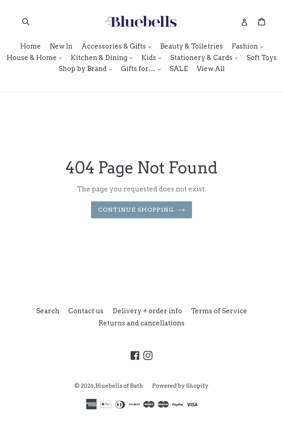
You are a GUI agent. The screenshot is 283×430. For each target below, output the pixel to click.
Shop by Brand (87, 68)
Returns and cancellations (142, 323)
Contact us (86, 311)
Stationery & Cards (205, 57)
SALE (179, 69)
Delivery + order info (147, 311)
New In (61, 46)
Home (30, 46)
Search (47, 311)
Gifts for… (142, 68)
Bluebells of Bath (119, 386)
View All (211, 69)
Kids (153, 57)
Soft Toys (262, 57)
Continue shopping (136, 209)
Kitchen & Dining (103, 57)
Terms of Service (219, 311)
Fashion (249, 46)
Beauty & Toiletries (191, 46)
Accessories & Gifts (118, 46)
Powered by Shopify (180, 386)
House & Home (36, 57)
